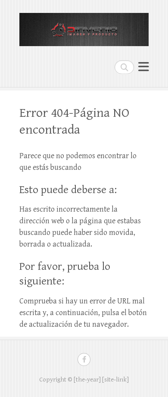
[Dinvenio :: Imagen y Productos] (84, 26)
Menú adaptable (143, 67)
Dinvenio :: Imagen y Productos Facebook (84, 359)
